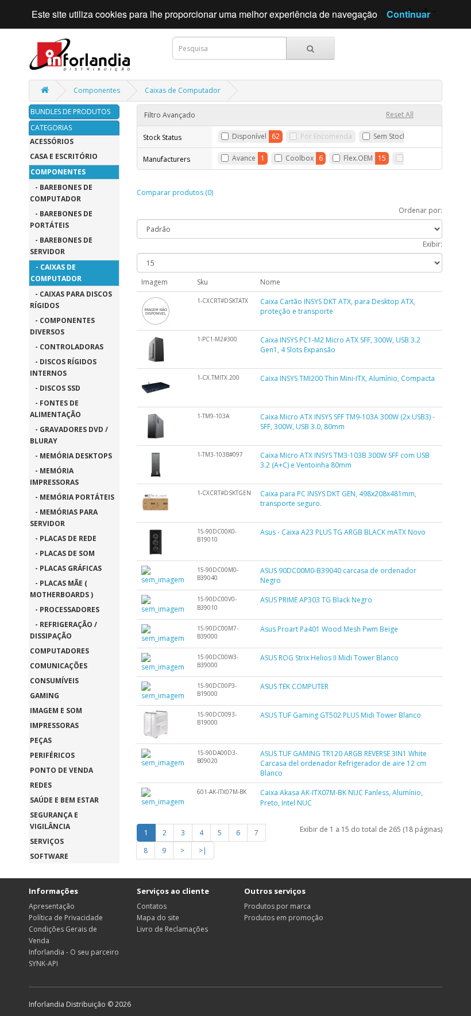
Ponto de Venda (61, 770)
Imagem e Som (56, 710)
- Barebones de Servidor (61, 245)
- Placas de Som (62, 553)
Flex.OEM (358, 158)
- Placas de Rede (63, 538)
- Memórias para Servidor (64, 517)
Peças (41, 740)
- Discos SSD (55, 388)
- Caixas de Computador (56, 272)
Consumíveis (54, 681)
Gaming (44, 695)
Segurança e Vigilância (54, 820)
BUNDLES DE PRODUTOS (70, 111)
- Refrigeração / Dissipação (63, 630)
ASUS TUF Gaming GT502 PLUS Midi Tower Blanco (340, 715)
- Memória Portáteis (72, 497)
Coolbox (299, 158)
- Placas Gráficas (66, 568)
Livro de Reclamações (172, 929)
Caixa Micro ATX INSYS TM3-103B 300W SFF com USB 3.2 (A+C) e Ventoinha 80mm (345, 460)
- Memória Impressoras (54, 476)
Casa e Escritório (64, 156)
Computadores (59, 651)
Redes (41, 785)
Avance (244, 158)
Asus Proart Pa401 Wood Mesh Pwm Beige (329, 629)
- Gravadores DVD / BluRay (69, 435)
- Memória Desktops (71, 456)
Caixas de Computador (183, 90)
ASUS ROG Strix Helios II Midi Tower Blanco (329, 658)
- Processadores (64, 609)
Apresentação (52, 906)
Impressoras (54, 725)
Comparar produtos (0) (175, 192)
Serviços (47, 841)
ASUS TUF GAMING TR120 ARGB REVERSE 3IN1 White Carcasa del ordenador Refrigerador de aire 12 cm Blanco (343, 763)
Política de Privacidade (66, 917)
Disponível (249, 136)
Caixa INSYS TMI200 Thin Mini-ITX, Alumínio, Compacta (347, 378)
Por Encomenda (326, 136)
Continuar (408, 14)
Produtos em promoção (283, 917)
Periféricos (52, 755)
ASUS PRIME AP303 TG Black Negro (316, 600)
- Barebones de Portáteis (61, 219)
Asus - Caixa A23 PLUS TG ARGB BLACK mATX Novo (343, 532)
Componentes (97, 90)
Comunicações (58, 666)
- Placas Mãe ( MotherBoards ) (61, 589)
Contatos (152, 906)
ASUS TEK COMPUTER (294, 686)
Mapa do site (158, 917)
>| (203, 850)
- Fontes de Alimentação (55, 408)
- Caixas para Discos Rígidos (71, 299)
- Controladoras (66, 347)
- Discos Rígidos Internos (63, 367)
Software (49, 856)
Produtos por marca (277, 906)
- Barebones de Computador (61, 193)
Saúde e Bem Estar (64, 800)
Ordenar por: (420, 210)
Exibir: (432, 244)
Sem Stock (389, 136)
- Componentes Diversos (62, 326)
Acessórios (52, 141)
